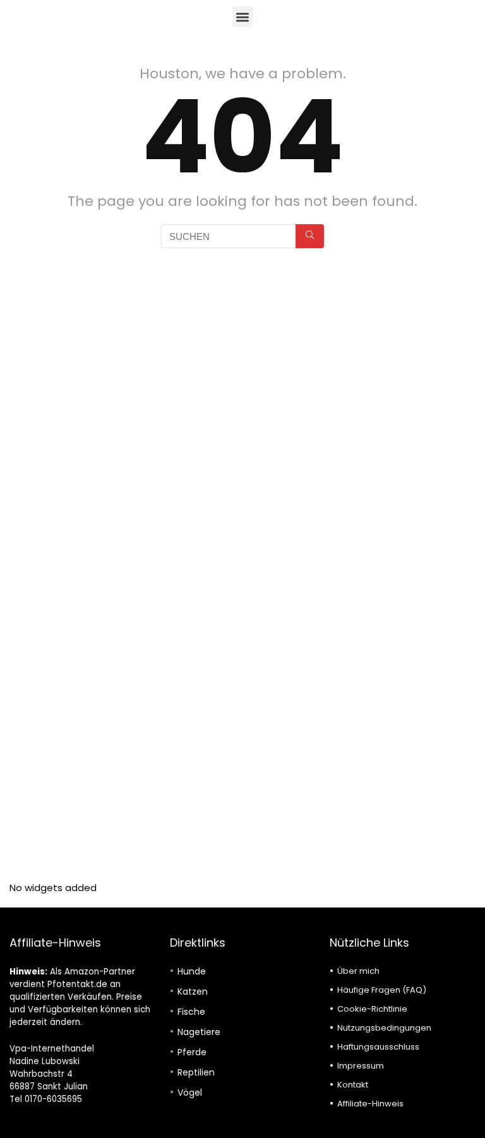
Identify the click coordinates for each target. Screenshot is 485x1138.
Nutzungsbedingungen (384, 1028)
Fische (191, 1011)
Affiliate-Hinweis (370, 1104)
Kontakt (352, 1085)
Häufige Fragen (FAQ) (381, 990)
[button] (242, 16)
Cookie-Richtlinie (372, 1009)
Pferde (192, 1052)
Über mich (358, 971)
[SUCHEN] (310, 236)
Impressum (360, 1066)
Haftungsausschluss (378, 1047)
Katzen (192, 991)
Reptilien (196, 1072)
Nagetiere (198, 1032)
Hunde (191, 971)
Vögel (189, 1092)
